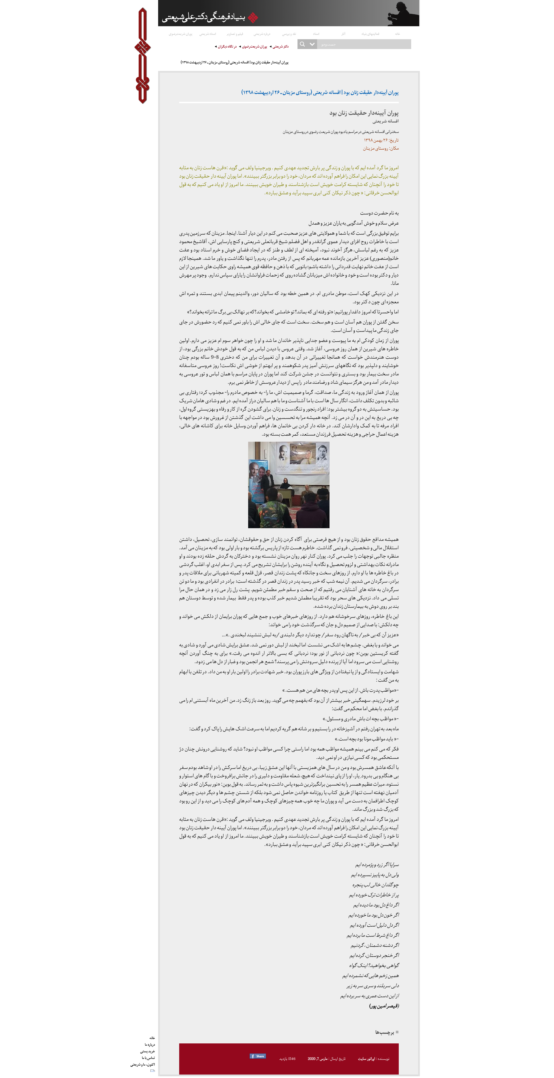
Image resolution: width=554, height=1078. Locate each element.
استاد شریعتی (207, 33)
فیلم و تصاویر (235, 33)
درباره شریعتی (262, 33)
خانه (397, 33)
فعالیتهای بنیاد (370, 33)
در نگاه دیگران (227, 47)
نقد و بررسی (289, 33)
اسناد (316, 33)
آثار (343, 33)
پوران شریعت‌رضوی (180, 33)
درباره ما (150, 1043)
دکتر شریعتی (281, 47)
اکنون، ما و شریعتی (142, 1063)
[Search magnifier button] (302, 44)
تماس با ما (148, 1057)
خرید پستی (147, 1050)
